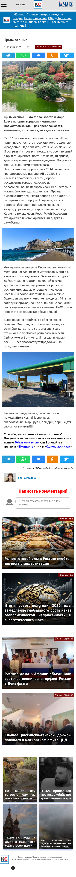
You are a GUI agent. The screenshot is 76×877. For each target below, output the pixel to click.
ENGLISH (20, 4)
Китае (28, 18)
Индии (18, 18)
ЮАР (51, 18)
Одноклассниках (58, 446)
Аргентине (64, 18)
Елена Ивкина (27, 478)
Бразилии (40, 18)
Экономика (66, 518)
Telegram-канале (27, 442)
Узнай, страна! (64, 638)
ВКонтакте (25, 446)
